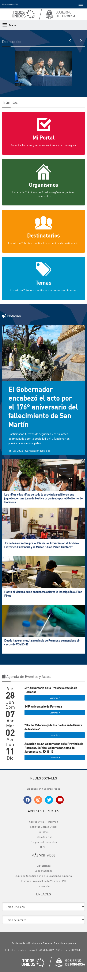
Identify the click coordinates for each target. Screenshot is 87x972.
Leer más (54, 698)
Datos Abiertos (43, 836)
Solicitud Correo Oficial (43, 826)
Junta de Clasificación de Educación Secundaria (43, 875)
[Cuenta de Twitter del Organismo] (49, 800)
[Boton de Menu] (81, 4)
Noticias (45, 450)
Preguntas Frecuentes (43, 842)
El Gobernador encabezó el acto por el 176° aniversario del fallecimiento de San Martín (43, 407)
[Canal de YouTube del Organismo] (60, 800)
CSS (58, 950)
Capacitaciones (43, 870)
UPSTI (43, 847)
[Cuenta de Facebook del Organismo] (27, 800)
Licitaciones (44, 865)
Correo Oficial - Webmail (43, 821)
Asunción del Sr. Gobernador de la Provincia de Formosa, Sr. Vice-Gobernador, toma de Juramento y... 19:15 (53, 747)
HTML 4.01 (68, 950)
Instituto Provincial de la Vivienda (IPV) (43, 881)
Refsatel (43, 831)
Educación (44, 886)
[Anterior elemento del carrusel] (70, 40)
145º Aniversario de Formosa (43, 706)
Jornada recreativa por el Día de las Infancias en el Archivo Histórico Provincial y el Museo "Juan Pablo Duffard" (41, 545)
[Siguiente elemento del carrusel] (80, 40)
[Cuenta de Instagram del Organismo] (38, 800)
